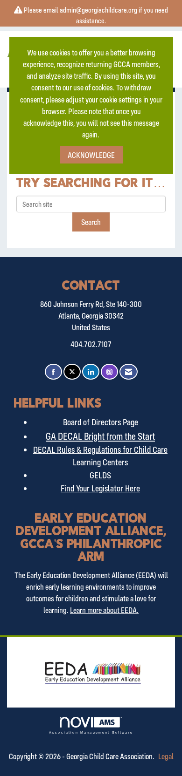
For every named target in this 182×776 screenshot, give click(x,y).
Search (91, 222)
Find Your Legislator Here (100, 488)
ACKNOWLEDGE (91, 155)
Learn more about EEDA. (104, 610)
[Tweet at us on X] (72, 372)
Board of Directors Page (100, 422)
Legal (166, 756)
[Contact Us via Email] (128, 372)
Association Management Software (91, 732)
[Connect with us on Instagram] (109, 372)
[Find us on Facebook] (53, 372)
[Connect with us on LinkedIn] (90, 372)
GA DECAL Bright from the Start (100, 436)
